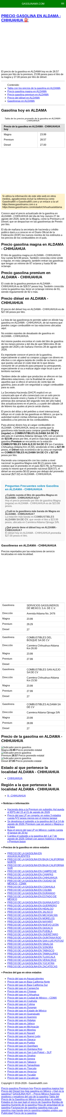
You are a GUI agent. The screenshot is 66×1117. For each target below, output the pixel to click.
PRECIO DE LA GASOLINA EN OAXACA (30, 928)
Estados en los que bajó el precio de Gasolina (26, 1102)
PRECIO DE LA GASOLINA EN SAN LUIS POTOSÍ (35, 941)
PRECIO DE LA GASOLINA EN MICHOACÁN (32, 915)
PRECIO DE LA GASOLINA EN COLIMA (29, 890)
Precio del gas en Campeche (23, 988)
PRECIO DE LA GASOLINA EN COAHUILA (31, 887)
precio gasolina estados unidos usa (43, 1110)
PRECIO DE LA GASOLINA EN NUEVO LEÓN (33, 925)
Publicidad (7, 1113)
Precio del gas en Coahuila (22, 1001)
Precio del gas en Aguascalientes (25, 978)
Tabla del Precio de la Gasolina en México (30, 1098)
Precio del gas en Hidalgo (21, 1020)
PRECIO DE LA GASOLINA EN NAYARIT (30, 921)
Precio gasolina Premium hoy (17, 1088)
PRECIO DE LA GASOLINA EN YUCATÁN (30, 963)
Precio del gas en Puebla (21, 1042)
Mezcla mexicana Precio (31, 10)
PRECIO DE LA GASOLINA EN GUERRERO (32, 905)
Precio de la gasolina (25, 1113)
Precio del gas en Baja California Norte (28, 982)
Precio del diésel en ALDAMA (23, 97)
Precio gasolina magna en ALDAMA (27, 91)
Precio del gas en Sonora (21, 1058)
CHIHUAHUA (14, 778)
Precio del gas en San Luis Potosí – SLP (29, 1052)
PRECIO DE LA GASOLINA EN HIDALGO (30, 909)
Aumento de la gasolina (24, 1105)
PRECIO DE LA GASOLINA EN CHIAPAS (30, 874)
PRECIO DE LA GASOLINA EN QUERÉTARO (32, 934)
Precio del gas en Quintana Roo (24, 1049)
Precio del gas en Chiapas (21, 991)
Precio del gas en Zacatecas (22, 1078)
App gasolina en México (38, 1091)
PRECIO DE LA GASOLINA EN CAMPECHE (32, 871)
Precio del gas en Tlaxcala (21, 1068)
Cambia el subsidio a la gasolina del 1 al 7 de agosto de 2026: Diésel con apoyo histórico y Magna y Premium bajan (35, 839)
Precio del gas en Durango (22, 1007)
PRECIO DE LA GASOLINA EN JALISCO (30, 912)
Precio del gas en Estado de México (27, 1010)
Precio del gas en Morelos (21, 1030)
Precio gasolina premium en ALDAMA (28, 94)
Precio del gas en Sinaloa (21, 1055)
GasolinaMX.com (33, 3)
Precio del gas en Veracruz (22, 1071)
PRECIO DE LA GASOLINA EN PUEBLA (29, 931)
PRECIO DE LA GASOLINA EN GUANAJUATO (33, 902)
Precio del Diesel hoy (13, 1091)
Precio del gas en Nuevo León (23, 1036)
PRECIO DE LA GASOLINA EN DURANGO (31, 893)
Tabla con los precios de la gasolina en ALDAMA (33, 88)
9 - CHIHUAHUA (16, 795)
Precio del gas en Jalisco (21, 1023)
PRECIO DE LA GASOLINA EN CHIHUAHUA (32, 877)
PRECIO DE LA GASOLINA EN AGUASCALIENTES (24, 854)
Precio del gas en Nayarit (21, 1033)
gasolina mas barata (12, 1110)
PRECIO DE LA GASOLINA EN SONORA (30, 947)
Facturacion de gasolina (24, 1107)
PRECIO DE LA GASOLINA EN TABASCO (30, 950)
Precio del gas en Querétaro (22, 1046)
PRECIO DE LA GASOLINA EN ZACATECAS (32, 966)
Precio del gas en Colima (21, 1004)
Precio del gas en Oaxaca (21, 1039)
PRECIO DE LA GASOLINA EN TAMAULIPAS (32, 953)
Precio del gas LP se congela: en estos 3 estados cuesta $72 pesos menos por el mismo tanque (34, 816)
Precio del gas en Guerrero (22, 1017)
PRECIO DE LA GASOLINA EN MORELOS (31, 918)
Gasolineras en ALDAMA (21, 101)
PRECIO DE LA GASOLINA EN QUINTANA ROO (34, 937)
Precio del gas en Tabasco (21, 1062)
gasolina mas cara (48, 1107)
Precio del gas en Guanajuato (23, 1014)
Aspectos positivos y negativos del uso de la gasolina (30, 1095)
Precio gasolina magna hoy (49, 1088)
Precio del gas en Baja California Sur (27, 985)
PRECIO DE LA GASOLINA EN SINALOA (30, 944)
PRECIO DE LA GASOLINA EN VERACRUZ (31, 960)
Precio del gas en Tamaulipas (23, 1065)
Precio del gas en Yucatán (21, 1074)
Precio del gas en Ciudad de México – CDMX (32, 998)
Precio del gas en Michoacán (23, 1026)
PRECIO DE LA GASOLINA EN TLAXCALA (31, 957)
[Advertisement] (33, 46)
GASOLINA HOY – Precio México (31, 1094)
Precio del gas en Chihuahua (23, 994)
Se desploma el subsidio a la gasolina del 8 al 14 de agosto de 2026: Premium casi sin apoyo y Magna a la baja (35, 824)
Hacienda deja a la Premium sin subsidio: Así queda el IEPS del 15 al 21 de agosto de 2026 (35, 810)
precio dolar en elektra (49, 1099)
